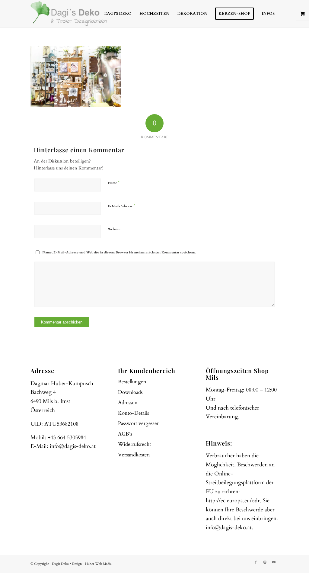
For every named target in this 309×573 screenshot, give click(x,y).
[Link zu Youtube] (274, 562)
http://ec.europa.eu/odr (233, 500)
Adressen (128, 402)
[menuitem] (117, 13)
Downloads (130, 392)
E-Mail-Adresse (121, 206)
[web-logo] (68, 13)
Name (113, 182)
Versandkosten (134, 454)
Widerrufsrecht (134, 444)
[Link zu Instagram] (264, 562)
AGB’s (125, 433)
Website (114, 229)
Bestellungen (132, 381)
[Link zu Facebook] (255, 562)
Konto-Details (133, 413)
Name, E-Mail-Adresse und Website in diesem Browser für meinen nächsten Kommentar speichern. (119, 252)
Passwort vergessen (139, 423)
